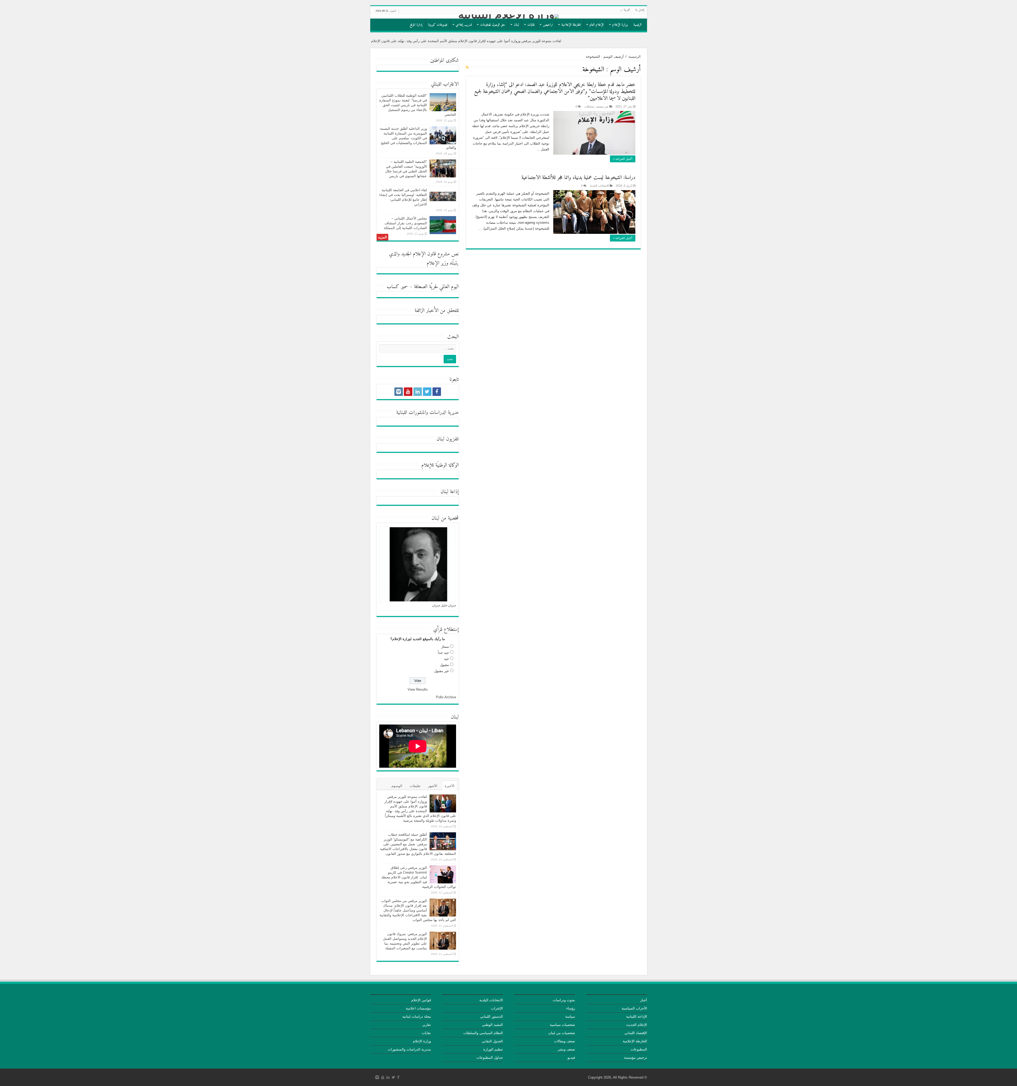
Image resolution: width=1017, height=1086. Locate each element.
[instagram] (398, 391)
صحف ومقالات (564, 1041)
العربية (627, 10)
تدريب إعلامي (464, 25)
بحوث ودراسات (564, 1000)
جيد (446, 659)
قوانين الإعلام (421, 1000)
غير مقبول (441, 671)
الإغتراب (497, 1008)
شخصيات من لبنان (561, 1033)
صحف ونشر (566, 1049)
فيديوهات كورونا (437, 25)
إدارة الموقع (416, 25)
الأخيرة (449, 786)
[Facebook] (436, 391)
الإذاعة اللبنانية (636, 1016)
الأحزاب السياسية (634, 1008)
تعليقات (415, 786)
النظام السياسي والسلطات (483, 1033)
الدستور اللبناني (491, 1016)
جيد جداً (443, 653)
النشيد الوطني (492, 1025)
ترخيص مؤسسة (635, 1058)
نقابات (530, 25)
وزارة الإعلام (620, 25)
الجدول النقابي (492, 1041)
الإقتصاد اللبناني (636, 1033)
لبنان (516, 25)
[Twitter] (427, 391)
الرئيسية (638, 25)
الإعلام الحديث (636, 1025)
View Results (418, 689)
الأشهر (432, 786)
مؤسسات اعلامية (418, 1008)
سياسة (570, 1016)
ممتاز (445, 647)
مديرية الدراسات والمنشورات (409, 1049)
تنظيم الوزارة (493, 1049)
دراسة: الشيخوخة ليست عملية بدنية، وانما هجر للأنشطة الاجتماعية (578, 177)
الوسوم (396, 786)
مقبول (444, 665)
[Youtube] (408, 391)
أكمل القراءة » (622, 159)
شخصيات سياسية (562, 1025)
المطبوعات (639, 1049)
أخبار (643, 1000)
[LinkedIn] (417, 391)
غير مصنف (602, 106)
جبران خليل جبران (444, 605)
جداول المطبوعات (489, 1058)
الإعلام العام (597, 25)
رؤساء (570, 1008)
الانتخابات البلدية (599, 185)
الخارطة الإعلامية (571, 25)
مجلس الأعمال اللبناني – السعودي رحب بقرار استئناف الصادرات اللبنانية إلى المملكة (405, 223)
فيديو (571, 1058)
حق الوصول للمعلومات (492, 25)
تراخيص (548, 25)
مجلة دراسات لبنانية (416, 1016)
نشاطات (589, 106)
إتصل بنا (639, 10)
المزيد (382, 237)
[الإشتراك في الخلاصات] (467, 67)
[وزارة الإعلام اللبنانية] (508, 16)
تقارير (426, 1025)
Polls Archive (446, 697)
